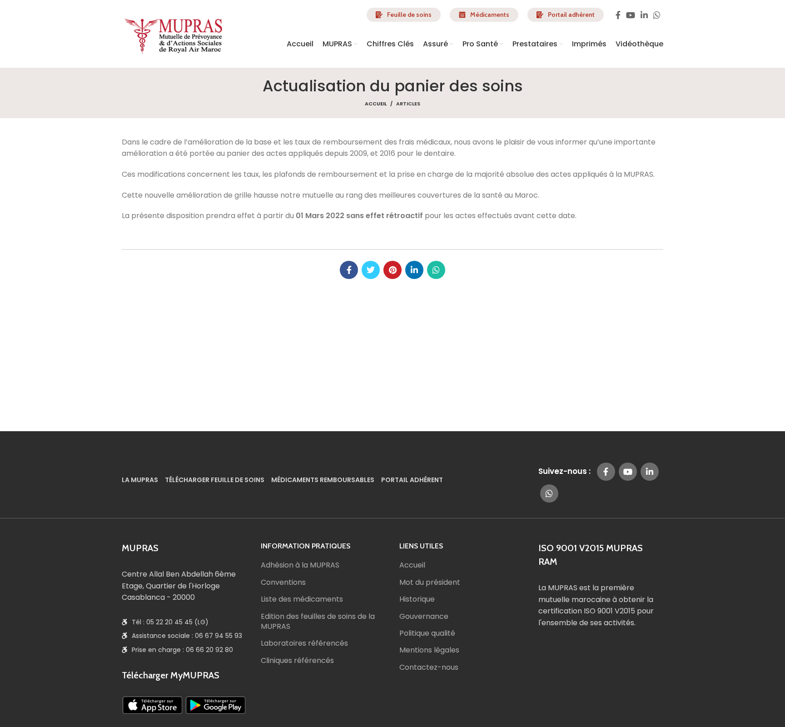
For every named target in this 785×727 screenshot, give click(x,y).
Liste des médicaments (302, 599)
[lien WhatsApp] (657, 15)
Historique (417, 599)
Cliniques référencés (297, 661)
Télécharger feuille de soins (214, 480)
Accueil (376, 103)
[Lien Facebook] (618, 15)
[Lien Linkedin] (644, 15)
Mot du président (429, 583)
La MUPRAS (140, 480)
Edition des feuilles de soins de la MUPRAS (318, 622)
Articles (408, 103)
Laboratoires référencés (304, 643)
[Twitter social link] (371, 270)
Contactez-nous (428, 667)
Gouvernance (423, 617)
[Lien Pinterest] (392, 270)
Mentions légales (429, 650)
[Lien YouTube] (630, 15)
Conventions (283, 583)
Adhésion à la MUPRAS (300, 565)
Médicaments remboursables (322, 480)
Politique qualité (427, 633)
